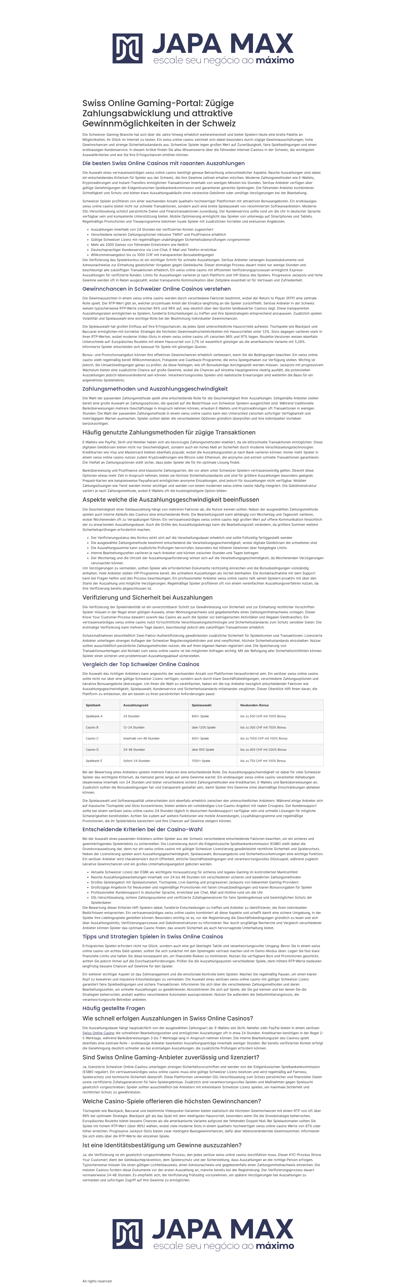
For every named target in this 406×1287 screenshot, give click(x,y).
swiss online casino (98, 1033)
